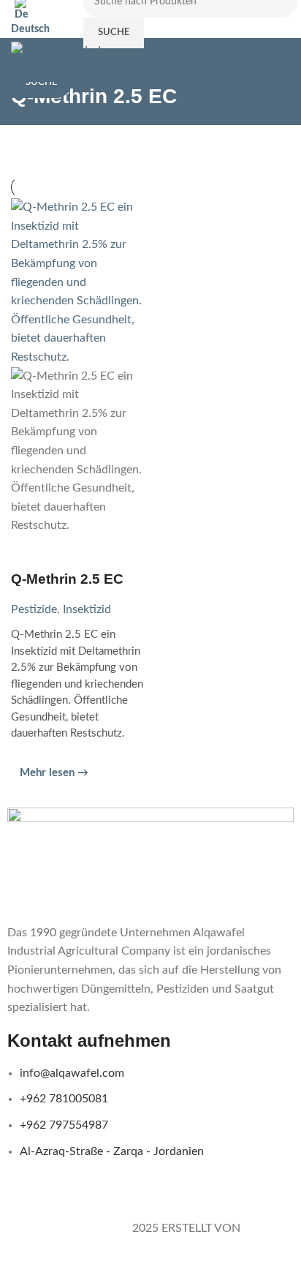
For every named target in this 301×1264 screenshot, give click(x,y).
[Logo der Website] (67, 59)
